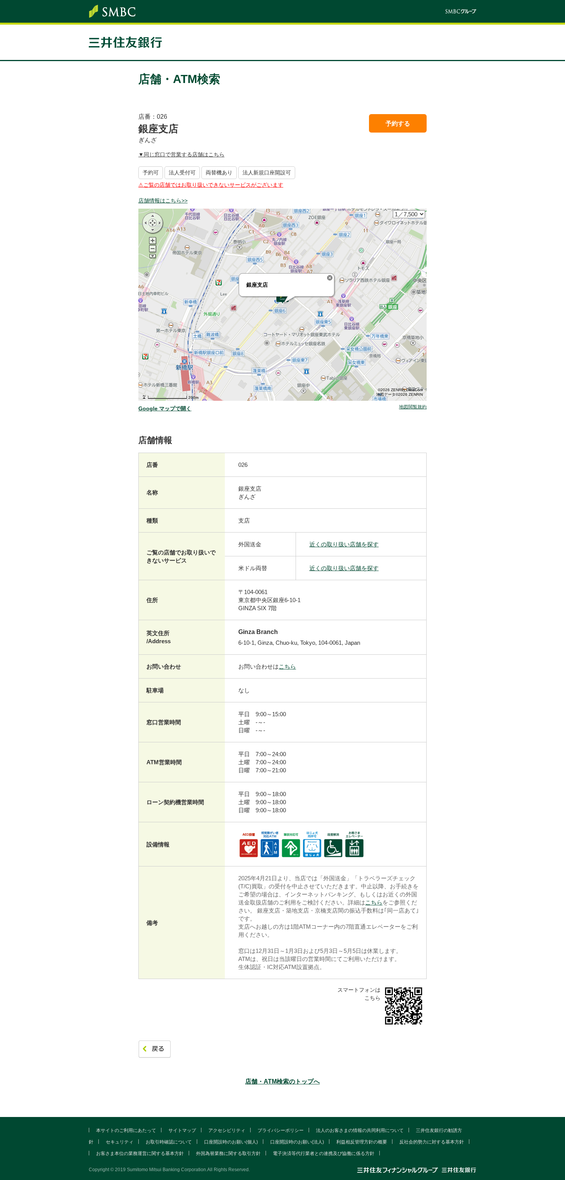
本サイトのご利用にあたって (126, 1130)
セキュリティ (119, 1142)
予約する (398, 123)
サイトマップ (182, 1130)
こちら (287, 666)
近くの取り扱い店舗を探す (344, 544)
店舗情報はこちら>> (163, 200)
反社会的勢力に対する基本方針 (431, 1142)
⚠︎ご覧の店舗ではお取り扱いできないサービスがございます (210, 185)
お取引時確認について (169, 1142)
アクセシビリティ (226, 1130)
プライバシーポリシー (281, 1130)
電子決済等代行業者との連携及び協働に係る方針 (323, 1153)
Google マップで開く (164, 408)
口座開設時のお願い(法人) (297, 1142)
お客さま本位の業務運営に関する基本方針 (140, 1153)
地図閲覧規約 (413, 407)
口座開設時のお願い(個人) (231, 1142)
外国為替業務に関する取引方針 (228, 1153)
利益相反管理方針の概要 (361, 1142)
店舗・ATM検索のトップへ (282, 1081)
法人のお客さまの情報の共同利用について (360, 1130)
